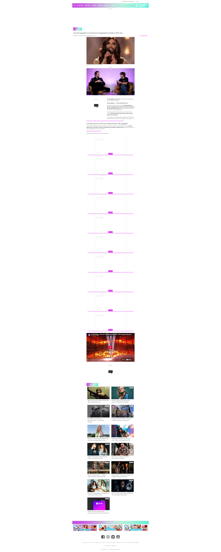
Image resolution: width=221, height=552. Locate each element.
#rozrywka (81, 35)
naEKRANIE (114, 545)
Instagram (132, 1)
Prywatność (103, 542)
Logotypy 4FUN (97, 542)
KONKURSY (87, 5)
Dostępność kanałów (86, 542)
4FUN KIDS (113, 5)
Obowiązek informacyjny (110, 542)
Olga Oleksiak (144, 35)
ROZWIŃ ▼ (111, 153)
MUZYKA (100, 5)
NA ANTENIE (80, 5)
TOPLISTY (106, 5)
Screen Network (108, 545)
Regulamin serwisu (119, 542)
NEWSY (94, 5)
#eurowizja (90, 35)
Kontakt (92, 542)
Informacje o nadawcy (127, 542)
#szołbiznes (86, 35)
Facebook (125, 1)
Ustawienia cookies (135, 542)
